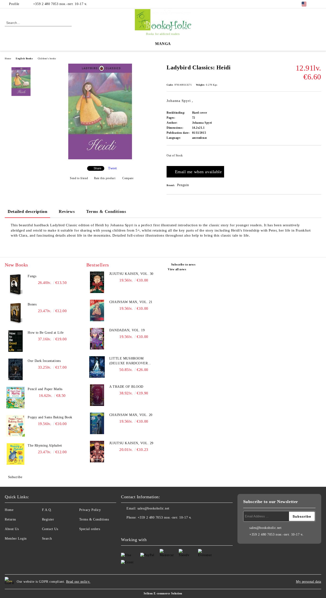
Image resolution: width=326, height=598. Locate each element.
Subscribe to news (183, 264)
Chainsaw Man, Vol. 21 (130, 302)
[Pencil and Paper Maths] (15, 397)
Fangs (32, 276)
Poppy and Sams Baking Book (50, 417)
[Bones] (15, 313)
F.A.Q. (47, 510)
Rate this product (104, 178)
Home (8, 58)
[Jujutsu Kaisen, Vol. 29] (97, 451)
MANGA (163, 44)
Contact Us (50, 529)
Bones (32, 304)
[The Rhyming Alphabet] (15, 454)
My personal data (308, 581)
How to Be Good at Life (45, 332)
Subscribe (15, 477)
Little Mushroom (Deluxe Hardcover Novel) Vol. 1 (128, 361)
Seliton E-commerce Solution (163, 593)
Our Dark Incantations (44, 361)
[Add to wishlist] (317, 157)
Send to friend (79, 178)
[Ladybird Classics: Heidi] (100, 158)
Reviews (67, 211)
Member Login (16, 538)
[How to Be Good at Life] (15, 341)
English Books (24, 58)
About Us (12, 529)
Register (48, 519)
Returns (10, 519)
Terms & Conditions (106, 211)
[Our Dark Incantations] (15, 369)
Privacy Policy (90, 510)
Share (97, 168)
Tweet (112, 168)
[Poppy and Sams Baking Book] (15, 426)
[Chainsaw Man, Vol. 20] (97, 423)
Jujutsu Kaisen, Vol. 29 (131, 443)
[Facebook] (318, 4)
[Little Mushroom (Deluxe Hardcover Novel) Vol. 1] (97, 367)
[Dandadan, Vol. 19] (97, 338)
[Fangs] (15, 284)
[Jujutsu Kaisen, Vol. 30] (97, 282)
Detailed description (27, 211)
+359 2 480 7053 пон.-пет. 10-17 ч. (60, 4)
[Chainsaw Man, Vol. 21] (97, 310)
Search (47, 538)
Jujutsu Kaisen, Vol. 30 (131, 274)
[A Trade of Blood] (97, 395)
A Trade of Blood (126, 386)
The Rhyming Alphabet (45, 445)
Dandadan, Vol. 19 (127, 330)
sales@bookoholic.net (153, 508)
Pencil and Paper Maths (45, 389)
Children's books (47, 58)
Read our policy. (78, 581)
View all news (177, 269)
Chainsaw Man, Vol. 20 (130, 415)
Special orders (89, 529)
